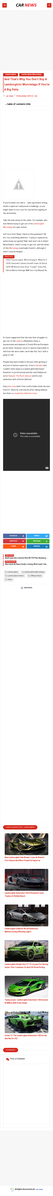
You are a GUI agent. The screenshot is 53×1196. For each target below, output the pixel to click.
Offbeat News (36, 576)
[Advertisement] (26, 42)
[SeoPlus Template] (12, 1190)
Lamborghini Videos (16, 576)
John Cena (12, 387)
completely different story (25, 394)
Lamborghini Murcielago (31, 75)
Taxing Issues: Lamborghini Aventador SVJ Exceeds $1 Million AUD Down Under (26, 1001)
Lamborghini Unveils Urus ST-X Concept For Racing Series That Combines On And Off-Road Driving (26, 966)
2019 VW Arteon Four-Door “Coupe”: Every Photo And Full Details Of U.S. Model (27, 267)
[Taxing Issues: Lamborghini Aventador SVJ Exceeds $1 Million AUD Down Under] (26, 987)
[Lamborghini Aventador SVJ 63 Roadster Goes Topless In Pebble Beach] (26, 880)
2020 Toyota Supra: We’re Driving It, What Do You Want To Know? (27, 260)
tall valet (39, 366)
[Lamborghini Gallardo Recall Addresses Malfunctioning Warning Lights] (26, 915)
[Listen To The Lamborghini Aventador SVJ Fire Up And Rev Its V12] (26, 1022)
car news (39, 1189)
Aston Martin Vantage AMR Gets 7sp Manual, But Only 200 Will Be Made (27, 271)
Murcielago (14, 248)
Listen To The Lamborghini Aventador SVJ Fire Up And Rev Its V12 (26, 1037)
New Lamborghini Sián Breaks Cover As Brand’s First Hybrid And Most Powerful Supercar (24, 859)
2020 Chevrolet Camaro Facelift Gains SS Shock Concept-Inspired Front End (27, 264)
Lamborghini (10, 75)
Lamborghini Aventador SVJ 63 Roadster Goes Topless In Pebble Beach (24, 894)
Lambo (19, 341)
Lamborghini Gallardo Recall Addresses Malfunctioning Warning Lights (21, 930)
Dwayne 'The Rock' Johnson (20, 376)
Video (10, 580)
